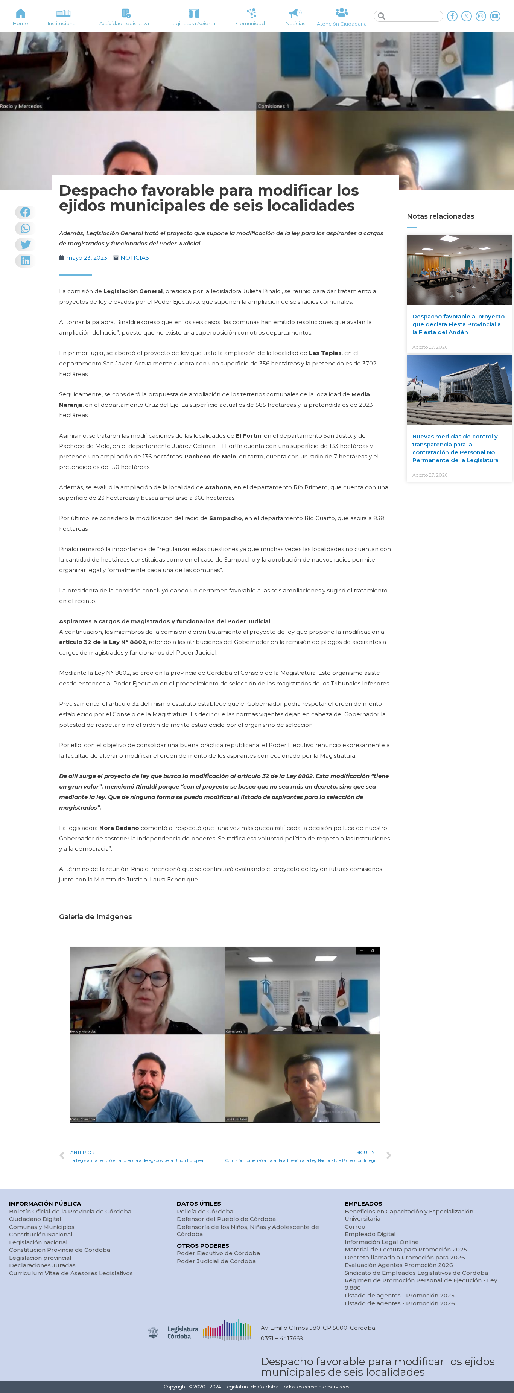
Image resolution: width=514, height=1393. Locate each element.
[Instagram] (481, 16)
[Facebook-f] (452, 16)
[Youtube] (495, 16)
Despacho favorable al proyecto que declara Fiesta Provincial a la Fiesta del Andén (458, 324)
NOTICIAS (134, 257)
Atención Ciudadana (342, 24)
